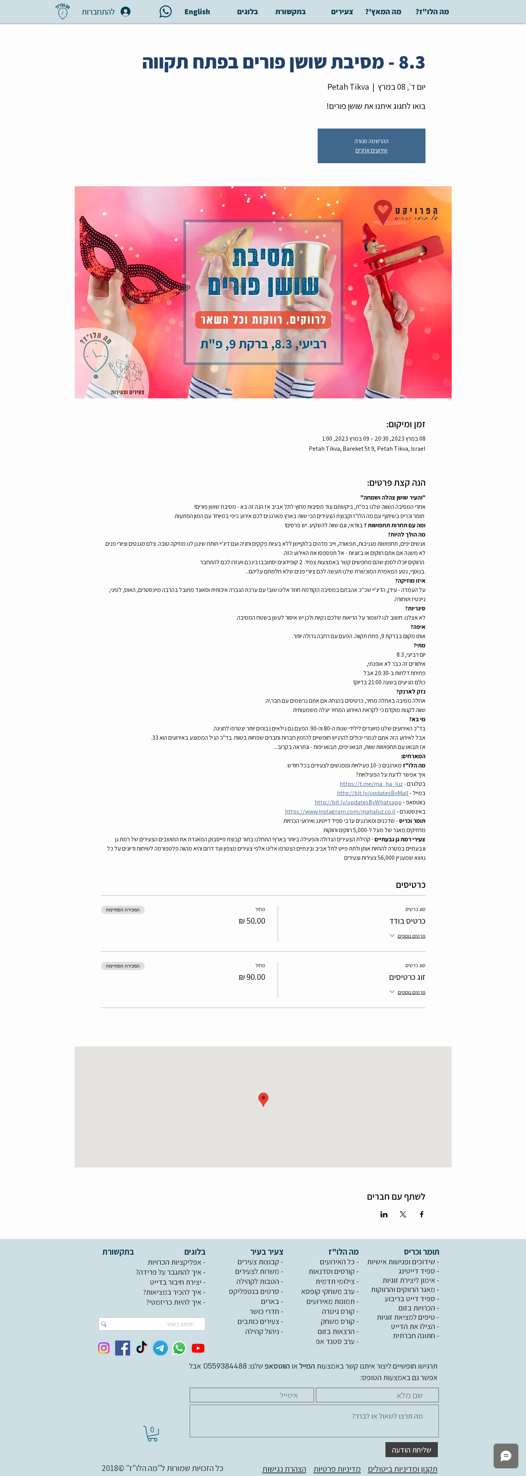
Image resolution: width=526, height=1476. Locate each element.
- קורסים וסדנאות (334, 1271)
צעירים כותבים (258, 1321)
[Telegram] (160, 1348)
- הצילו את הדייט (416, 1326)
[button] (152, 1433)
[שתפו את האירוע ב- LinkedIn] (384, 1214)
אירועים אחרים (371, 150)
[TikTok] (141, 1348)
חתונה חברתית (414, 1336)
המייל (306, 1366)
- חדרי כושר (267, 1311)
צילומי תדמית (335, 1281)
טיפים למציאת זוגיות (406, 1317)
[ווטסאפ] (179, 1348)
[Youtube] (198, 1348)
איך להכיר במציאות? (172, 1292)
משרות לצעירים (257, 1271)
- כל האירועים (340, 1262)
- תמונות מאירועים (333, 1301)
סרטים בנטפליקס (254, 1291)
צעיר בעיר (267, 1251)
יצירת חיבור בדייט (175, 1282)
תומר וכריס (422, 1251)
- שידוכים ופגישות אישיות (404, 1262)
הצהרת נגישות (284, 1468)
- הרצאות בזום (339, 1331)
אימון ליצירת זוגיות (408, 1280)
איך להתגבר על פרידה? (168, 1272)
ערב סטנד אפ (335, 1341)
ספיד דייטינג (417, 1271)
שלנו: (268, 1366)
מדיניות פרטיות (337, 1468)
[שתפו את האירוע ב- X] (403, 1214)
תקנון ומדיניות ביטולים (402, 1468)
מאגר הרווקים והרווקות (403, 1289)
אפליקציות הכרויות (174, 1262)
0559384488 (224, 1366)
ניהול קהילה (262, 1331)
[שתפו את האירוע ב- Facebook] (421, 1214)
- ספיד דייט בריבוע (413, 1299)
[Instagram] (103, 1348)
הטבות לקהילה (257, 1281)
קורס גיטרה (338, 1311)
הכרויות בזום (417, 1308)
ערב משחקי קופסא (328, 1291)
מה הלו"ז (344, 1251)
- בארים (273, 1301)
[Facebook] (122, 1348)
